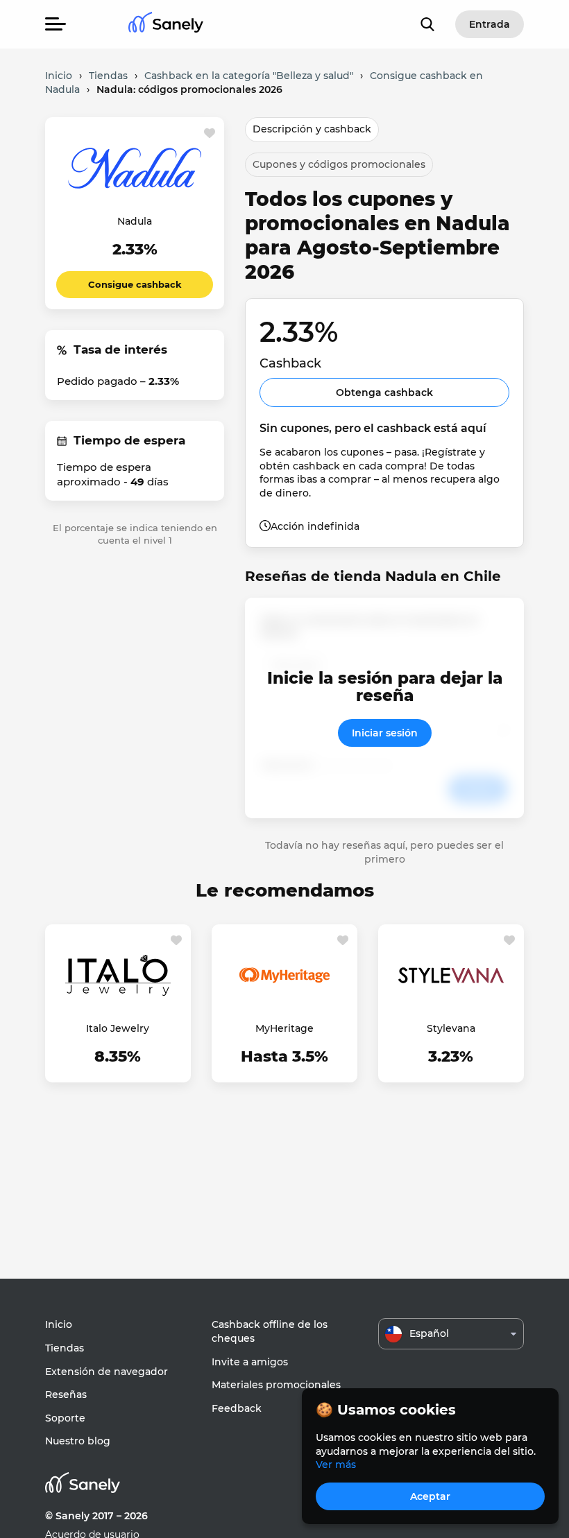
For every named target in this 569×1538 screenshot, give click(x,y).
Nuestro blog (77, 1441)
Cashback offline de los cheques (270, 1331)
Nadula (134, 221)
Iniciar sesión (385, 733)
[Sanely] (165, 24)
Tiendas (64, 1348)
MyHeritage (284, 1028)
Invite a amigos (250, 1362)
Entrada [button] (489, 24)
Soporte (65, 1418)
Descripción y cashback (312, 129)
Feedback (237, 1408)
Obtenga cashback (384, 392)
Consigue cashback (135, 284)
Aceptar (430, 1496)
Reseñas (66, 1394)
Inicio (58, 1324)
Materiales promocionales (276, 1385)
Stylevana (451, 1028)
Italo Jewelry (117, 1028)
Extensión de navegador (106, 1371)
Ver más (336, 1464)
